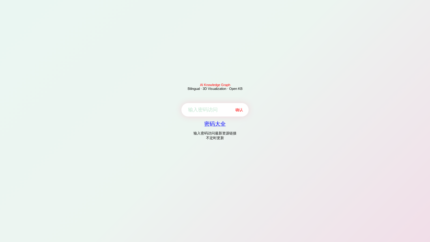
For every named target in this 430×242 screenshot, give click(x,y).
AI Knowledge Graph (215, 85)
